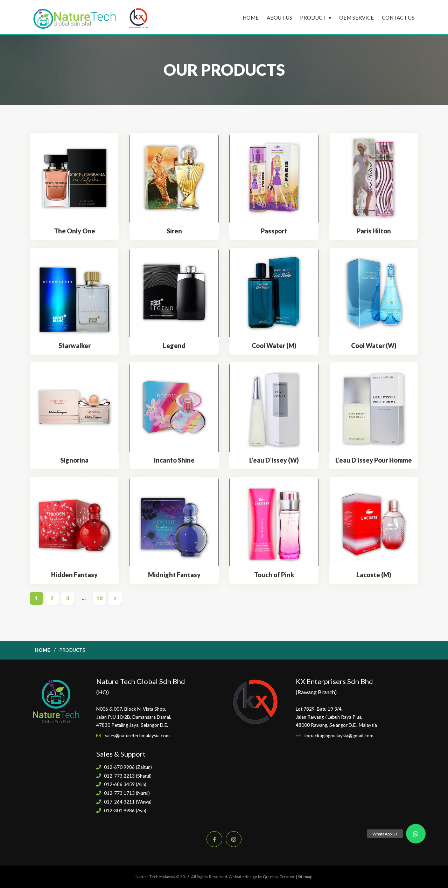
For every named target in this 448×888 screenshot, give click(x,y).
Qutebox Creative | (280, 876)
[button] (416, 833)
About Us (279, 17)
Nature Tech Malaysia (155, 876)
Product (313, 17)
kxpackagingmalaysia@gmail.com (338, 735)
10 (99, 598)
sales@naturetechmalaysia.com (137, 735)
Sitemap (305, 876)
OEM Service (356, 17)
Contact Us (398, 17)
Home (251, 17)
